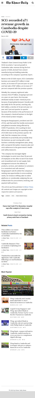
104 (24, 350)
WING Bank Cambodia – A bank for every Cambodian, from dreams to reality (17, 289)
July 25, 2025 (14, 238)
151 (25, 327)
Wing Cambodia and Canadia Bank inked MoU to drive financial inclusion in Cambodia (21, 300)
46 (3, 266)
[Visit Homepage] (17, 2)
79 (3, 252)
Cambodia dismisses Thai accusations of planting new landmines (11, 246)
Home (2, 16)
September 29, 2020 (16, 327)
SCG (13, 195)
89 (23, 317)
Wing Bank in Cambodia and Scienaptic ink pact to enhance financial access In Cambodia (20, 345)
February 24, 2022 (16, 339)
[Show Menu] (2, 3)
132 (24, 339)
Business (8, 16)
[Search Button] (33, 3)
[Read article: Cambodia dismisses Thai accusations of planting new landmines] (29, 246)
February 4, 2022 (15, 350)
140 (3, 240)
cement (8, 195)
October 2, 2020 (15, 317)
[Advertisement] (17, 9)
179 (15, 293)
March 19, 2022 (8, 293)
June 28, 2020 (14, 305)
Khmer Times (28, 187)
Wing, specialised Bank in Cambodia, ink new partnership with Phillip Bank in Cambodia (21, 323)
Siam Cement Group (21, 195)
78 (21, 305)
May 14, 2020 (4, 36)
